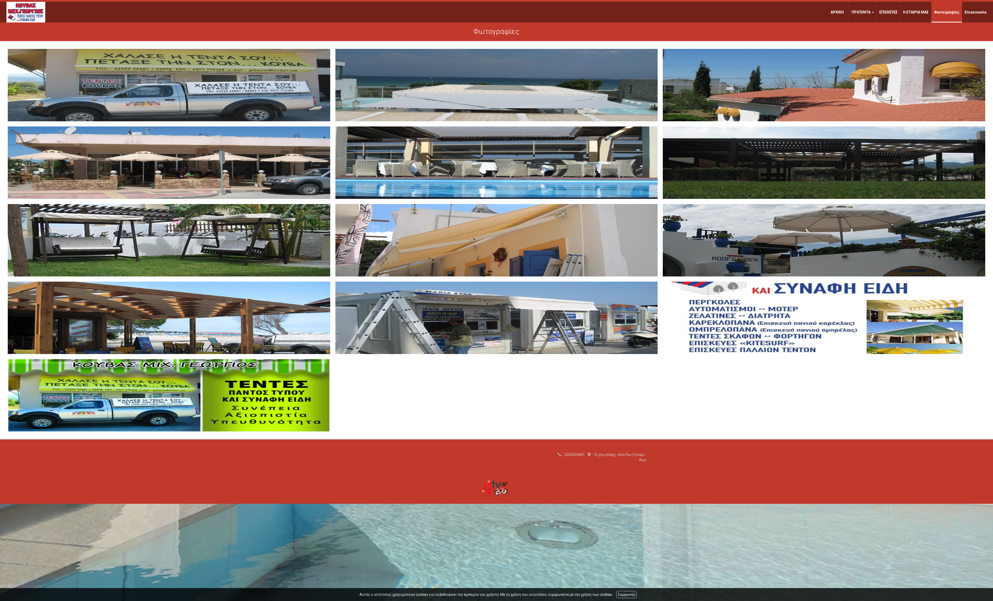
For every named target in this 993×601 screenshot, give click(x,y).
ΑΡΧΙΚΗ (837, 12)
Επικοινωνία (976, 12)
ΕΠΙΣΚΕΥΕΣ (888, 12)
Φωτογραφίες (946, 12)
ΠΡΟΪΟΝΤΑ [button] (861, 12)
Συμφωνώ (626, 594)
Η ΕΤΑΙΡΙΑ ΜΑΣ (916, 12)
